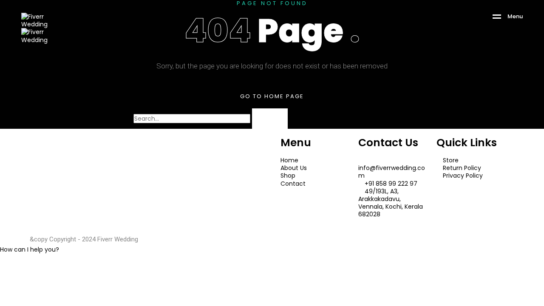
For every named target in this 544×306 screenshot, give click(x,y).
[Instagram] (90, 187)
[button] (29, 249)
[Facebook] (44, 187)
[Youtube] (67, 187)
